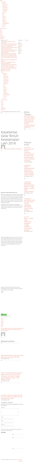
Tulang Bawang (5, 93)
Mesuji (3, 13)
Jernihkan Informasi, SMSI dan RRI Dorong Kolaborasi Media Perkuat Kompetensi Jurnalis (11, 396)
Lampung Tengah (6, 80)
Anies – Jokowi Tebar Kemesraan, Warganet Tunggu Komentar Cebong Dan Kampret (28, 224)
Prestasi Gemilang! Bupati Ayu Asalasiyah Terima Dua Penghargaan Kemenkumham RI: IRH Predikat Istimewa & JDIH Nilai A (9, 51)
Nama (2, 417)
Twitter (2, 319)
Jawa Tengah (3, 26)
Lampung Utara (5, 83)
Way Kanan (4, 24)
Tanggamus (4, 20)
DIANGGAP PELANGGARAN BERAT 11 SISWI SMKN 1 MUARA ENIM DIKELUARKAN (29, 187)
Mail (1, 326)
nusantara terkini (2, 37)
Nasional (1, 32)
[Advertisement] (12, 158)
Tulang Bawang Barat (5, 23)
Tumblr (2, 323)
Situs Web (2, 424)
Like (1, 150)
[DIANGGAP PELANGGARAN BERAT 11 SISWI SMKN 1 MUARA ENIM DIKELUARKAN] (26, 178)
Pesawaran (4, 16)
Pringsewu (3, 19)
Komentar (3, 407)
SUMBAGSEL (4, 73)
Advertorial (1, 35)
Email (2, 420)
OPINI (1, 31)
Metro (3, 14)
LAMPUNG (4, 3)
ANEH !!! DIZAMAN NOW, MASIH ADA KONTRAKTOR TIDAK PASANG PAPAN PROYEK (29, 171)
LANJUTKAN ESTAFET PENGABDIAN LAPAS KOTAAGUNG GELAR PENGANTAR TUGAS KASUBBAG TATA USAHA (9, 68)
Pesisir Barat (4, 17)
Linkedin (2, 322)
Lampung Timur (4, 10)
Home (2, 111)
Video (1, 34)
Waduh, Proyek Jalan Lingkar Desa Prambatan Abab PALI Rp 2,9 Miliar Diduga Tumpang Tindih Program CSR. (9, 57)
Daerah (1, 0)
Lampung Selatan (5, 7)
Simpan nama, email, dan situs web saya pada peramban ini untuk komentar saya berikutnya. (11, 430)
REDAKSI (1, 38)
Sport (2, 101)
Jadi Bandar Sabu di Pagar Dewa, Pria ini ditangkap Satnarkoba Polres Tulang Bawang (29, 205)
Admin (26, 193)
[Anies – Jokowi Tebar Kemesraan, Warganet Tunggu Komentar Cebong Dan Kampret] (26, 213)
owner (6, 148)
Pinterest (2, 325)
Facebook (2, 318)
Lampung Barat (4, 6)
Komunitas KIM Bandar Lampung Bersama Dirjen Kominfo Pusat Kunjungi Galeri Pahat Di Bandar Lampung (29, 154)
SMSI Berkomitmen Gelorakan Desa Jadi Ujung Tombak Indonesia (12, 356)
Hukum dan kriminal (3, 28)
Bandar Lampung (5, 4)
